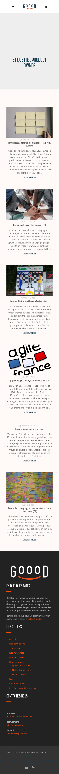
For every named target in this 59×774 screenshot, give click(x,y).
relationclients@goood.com (19, 716)
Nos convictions (17, 643)
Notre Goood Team (21, 669)
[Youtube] (26, 768)
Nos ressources (16, 657)
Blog (11, 679)
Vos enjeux (14, 648)
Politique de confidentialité (34, 760)
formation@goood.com (17, 733)
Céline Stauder (35, 619)
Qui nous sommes (21, 665)
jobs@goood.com (14, 725)
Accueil (12, 639)
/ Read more (29, 177)
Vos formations (16, 683)
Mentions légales (10, 760)
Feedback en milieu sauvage (23, 688)
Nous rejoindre (16, 661)
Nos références (16, 652)
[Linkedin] (33, 768)
